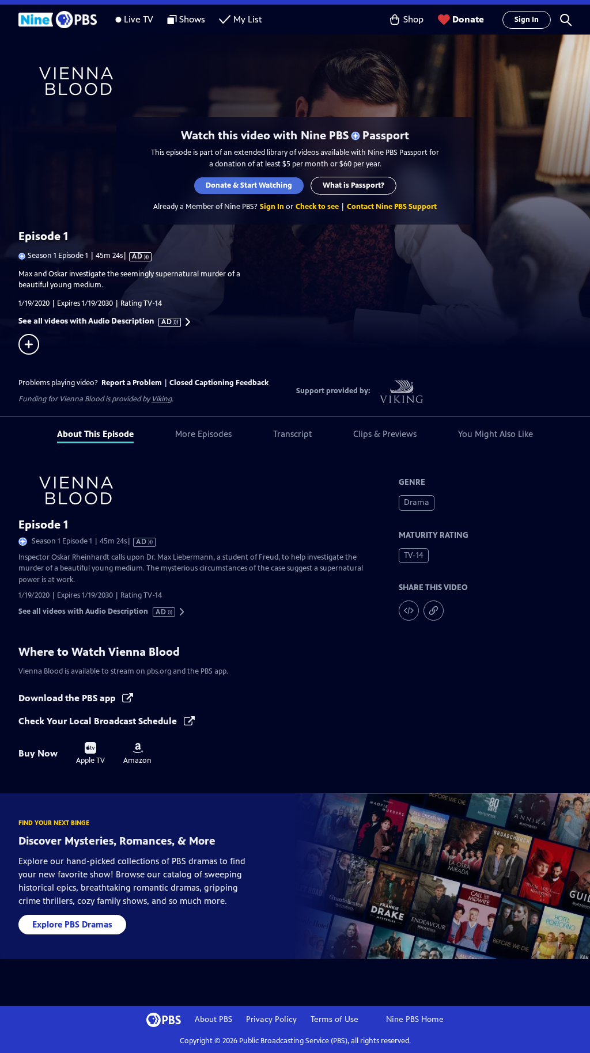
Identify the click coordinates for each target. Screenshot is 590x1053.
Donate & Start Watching (249, 185)
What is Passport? (353, 185)
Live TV (138, 19)
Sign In (527, 19)
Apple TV (90, 753)
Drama (416, 502)
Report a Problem (131, 382)
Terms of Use (334, 1019)
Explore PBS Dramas (72, 924)
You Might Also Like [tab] (495, 433)
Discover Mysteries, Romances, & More (116, 840)
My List (247, 19)
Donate (468, 19)
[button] (566, 20)
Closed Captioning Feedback (218, 382)
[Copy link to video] (433, 610)
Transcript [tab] (292, 433)
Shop (413, 19)
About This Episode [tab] (95, 433)
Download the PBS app (68, 698)
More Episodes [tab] (203, 433)
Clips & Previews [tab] (385, 433)
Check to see (317, 206)
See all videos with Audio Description (95, 321)
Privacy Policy (271, 1019)
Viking (162, 399)
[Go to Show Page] (304, 81)
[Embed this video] (409, 610)
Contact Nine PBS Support (392, 206)
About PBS (213, 1019)
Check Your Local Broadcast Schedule (98, 721)
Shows (192, 19)
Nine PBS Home (415, 1019)
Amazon (137, 754)
